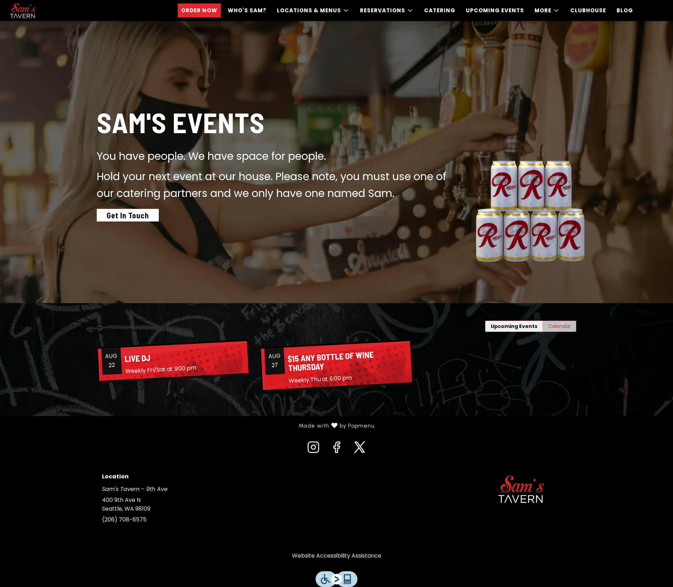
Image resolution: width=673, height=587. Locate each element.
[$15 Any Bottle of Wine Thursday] (336, 365)
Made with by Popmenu (190, 425)
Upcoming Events (495, 10)
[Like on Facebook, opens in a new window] (336, 449)
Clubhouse (588, 10)
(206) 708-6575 (124, 520)
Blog (625, 10)
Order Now (199, 10)
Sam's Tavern (520, 489)
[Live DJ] (173, 361)
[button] (313, 11)
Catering (439, 10)
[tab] (514, 326)
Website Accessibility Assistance (336, 556)
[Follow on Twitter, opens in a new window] (359, 449)
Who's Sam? (247, 10)
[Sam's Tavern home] (37, 10)
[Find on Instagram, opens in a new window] (313, 449)
